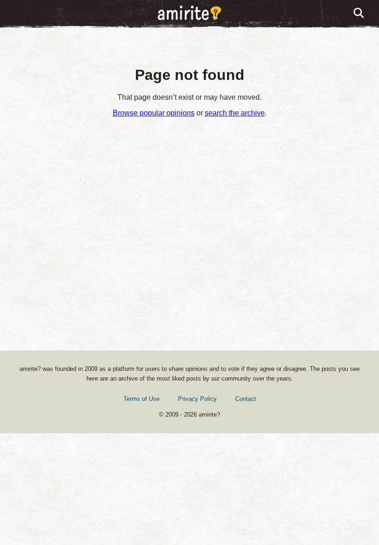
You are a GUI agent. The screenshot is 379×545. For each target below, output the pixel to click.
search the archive (235, 113)
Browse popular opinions (154, 113)
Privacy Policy (197, 398)
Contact (245, 398)
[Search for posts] (359, 13)
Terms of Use (141, 398)
